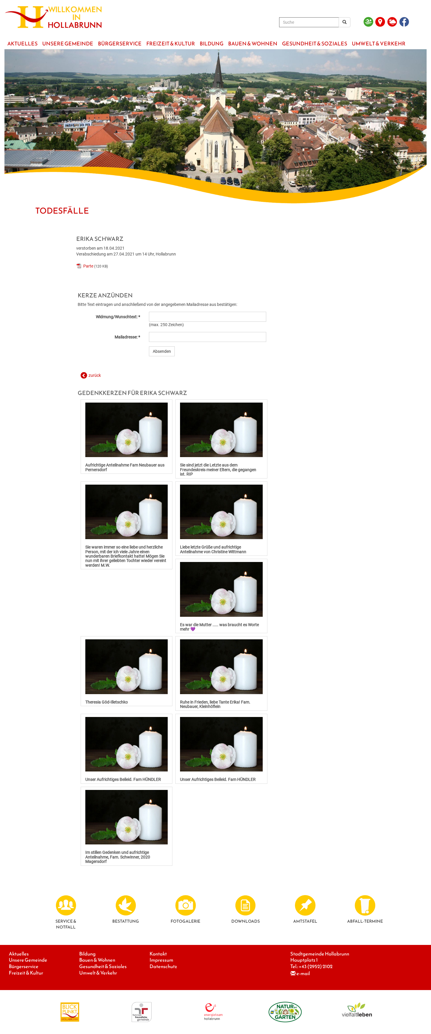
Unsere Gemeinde (28, 960)
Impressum (161, 960)
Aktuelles (19, 954)
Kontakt (158, 954)
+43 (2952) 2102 (315, 966)
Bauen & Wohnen (97, 960)
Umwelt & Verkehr (98, 973)
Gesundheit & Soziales (103, 966)
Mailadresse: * (127, 337)
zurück (95, 375)
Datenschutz (163, 966)
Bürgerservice (23, 966)
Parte (88, 266)
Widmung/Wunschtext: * (118, 316)
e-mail (303, 973)
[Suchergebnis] (344, 22)
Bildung (87, 954)
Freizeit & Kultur (26, 973)
